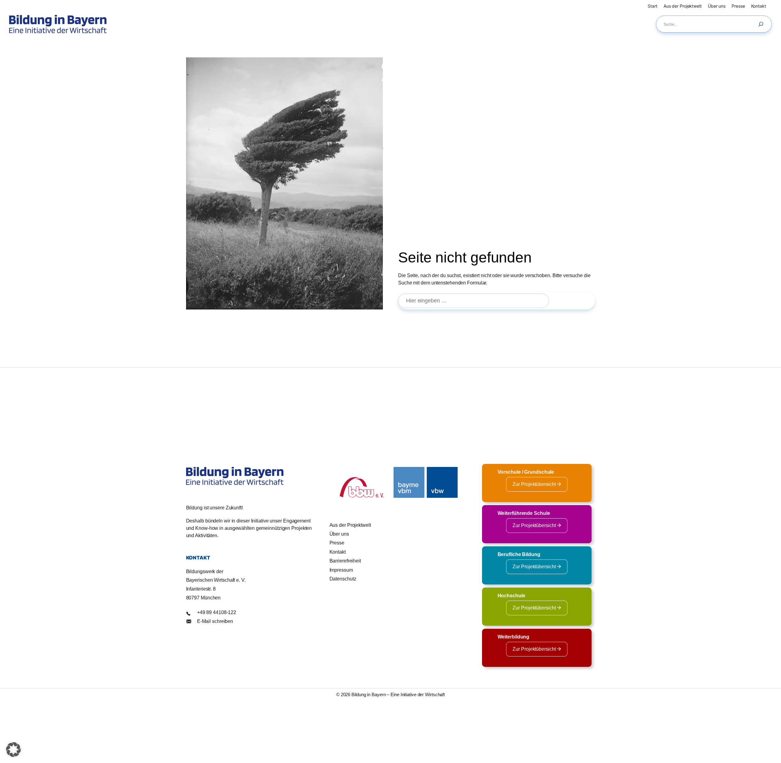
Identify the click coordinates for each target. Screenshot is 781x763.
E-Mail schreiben (215, 621)
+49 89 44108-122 (216, 612)
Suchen (575, 301)
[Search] (762, 24)
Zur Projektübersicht (535, 484)
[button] (13, 749)
